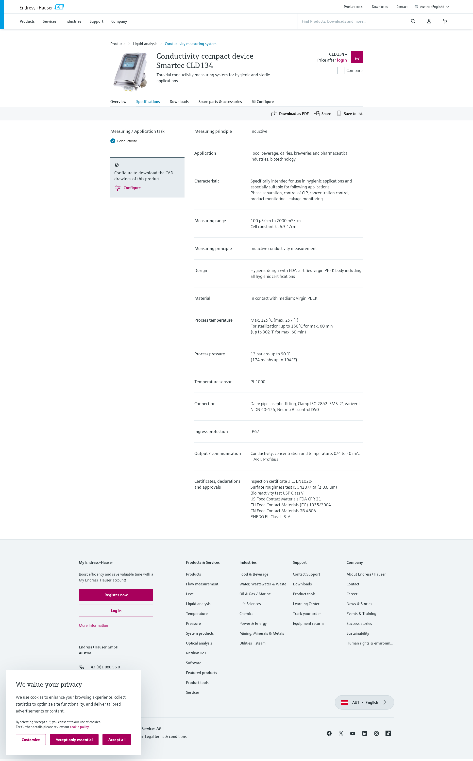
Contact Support (306, 574)
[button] (116, 595)
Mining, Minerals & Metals (261, 633)
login (342, 60)
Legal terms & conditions (166, 736)
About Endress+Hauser (366, 574)
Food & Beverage (253, 574)
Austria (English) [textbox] (432, 6)
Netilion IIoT (196, 652)
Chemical (246, 613)
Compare (354, 70)
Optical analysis (199, 643)
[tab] (120, 102)
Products (117, 43)
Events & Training (361, 613)
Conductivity (127, 140)
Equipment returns (308, 623)
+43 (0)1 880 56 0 (104, 666)
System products (200, 633)
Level (190, 593)
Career (352, 593)
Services (193, 692)
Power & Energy (253, 623)
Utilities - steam (252, 643)
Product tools (353, 6)
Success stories (359, 623)
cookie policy (79, 727)
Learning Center (306, 603)
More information (93, 625)
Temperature (197, 613)
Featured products (201, 672)
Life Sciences (250, 603)
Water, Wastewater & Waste (262, 583)
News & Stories (359, 603)
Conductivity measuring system (191, 43)
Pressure (193, 623)
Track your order (307, 613)
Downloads (380, 6)
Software (193, 662)
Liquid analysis (145, 43)
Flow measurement (202, 583)
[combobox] (434, 6)
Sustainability (358, 633)
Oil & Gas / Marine (255, 593)
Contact (402, 6)
